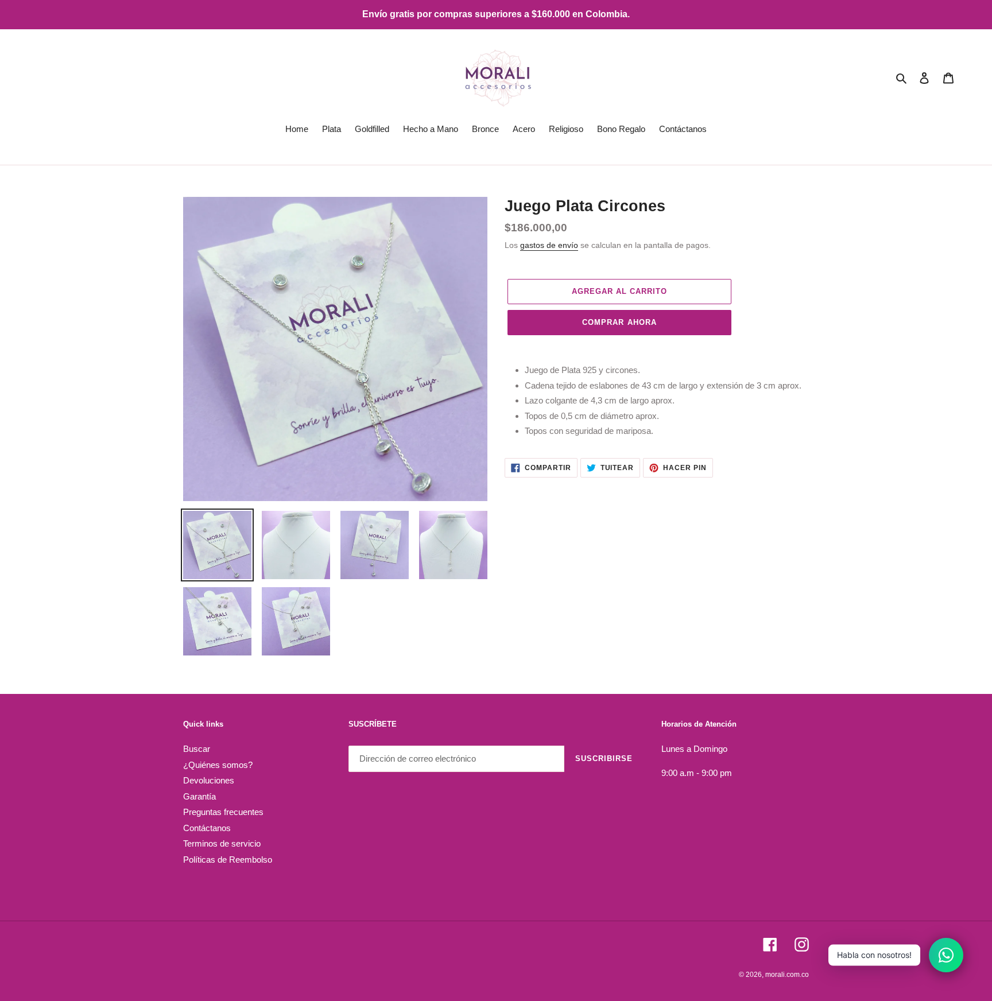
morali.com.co (787, 975)
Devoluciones (208, 780)
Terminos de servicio (222, 843)
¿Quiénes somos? (218, 765)
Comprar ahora (619, 322)
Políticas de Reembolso (227, 859)
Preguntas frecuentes (223, 812)
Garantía (199, 796)
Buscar (196, 749)
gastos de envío (549, 245)
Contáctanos (207, 828)
